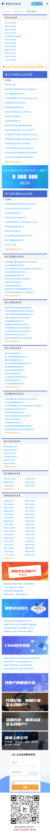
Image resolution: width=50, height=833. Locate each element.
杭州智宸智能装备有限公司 (14, 107)
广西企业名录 (30, 531)
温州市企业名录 (10, 56)
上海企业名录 (30, 479)
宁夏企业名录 (9, 501)
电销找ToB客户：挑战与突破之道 (16, 594)
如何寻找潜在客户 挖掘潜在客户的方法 (18, 621)
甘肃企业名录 (30, 524)
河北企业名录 (30, 504)
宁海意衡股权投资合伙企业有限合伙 (18, 328)
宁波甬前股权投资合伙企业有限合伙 (18, 144)
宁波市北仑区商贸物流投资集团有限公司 (19, 157)
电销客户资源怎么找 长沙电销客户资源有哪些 (20, 624)
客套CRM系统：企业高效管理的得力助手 (18, 662)
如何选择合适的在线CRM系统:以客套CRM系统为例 (22, 658)
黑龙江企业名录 (9, 479)
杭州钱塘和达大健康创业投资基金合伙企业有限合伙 (23, 139)
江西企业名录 (9, 524)
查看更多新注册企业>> (13, 296)
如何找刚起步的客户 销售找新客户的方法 (18, 628)
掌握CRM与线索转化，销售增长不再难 (18, 665)
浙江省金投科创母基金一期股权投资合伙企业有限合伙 (24, 134)
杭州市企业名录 (10, 40)
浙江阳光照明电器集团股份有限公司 (18, 363)
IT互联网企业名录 (10, 457)
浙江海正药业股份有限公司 (14, 370)
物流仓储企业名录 (10, 446)
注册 (39, 4)
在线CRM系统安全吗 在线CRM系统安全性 (19, 669)
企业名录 (6, 11)
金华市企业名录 (10, 29)
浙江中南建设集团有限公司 (14, 94)
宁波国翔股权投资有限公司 (14, 321)
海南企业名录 (30, 545)
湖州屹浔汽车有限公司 (13, 116)
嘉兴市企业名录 (10, 53)
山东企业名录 (9, 485)
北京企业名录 (9, 518)
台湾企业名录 (9, 514)
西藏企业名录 (9, 521)
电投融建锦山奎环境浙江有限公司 (17, 324)
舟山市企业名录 (10, 23)
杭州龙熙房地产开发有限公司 (15, 103)
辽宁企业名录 (9, 555)
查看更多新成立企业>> (14, 249)
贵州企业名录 (30, 541)
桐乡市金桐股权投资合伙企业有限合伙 (18, 338)
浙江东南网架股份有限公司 (14, 384)
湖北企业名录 (30, 482)
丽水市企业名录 (10, 43)
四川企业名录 (9, 504)
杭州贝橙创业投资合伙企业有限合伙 (18, 331)
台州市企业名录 (10, 46)
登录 (34, 4)
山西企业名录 (30, 521)
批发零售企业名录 (10, 450)
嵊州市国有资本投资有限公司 (15, 335)
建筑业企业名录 (9, 460)
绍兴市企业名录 (10, 33)
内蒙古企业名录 (9, 531)
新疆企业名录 (30, 548)
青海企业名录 (30, 514)
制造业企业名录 (9, 463)
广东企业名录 (9, 541)
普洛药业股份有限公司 (13, 373)
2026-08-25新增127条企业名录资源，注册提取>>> (26, 65)
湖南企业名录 (30, 551)
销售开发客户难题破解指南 (13, 591)
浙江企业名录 (30, 511)
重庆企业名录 (9, 508)
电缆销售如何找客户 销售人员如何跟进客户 (19, 584)
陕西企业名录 (9, 538)
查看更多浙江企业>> (13, 162)
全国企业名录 (18, 11)
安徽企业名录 (30, 555)
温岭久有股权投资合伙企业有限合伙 (18, 318)
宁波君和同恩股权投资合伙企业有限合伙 (19, 148)
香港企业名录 (30, 501)
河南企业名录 (30, 485)
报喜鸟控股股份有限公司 (14, 360)
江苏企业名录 (30, 528)
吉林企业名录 (9, 545)
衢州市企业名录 (10, 26)
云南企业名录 (9, 534)
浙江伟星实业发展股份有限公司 (16, 377)
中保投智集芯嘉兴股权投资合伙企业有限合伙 (21, 89)
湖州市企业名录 (10, 50)
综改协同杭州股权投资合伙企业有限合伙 (19, 130)
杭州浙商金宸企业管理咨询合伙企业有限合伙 (21, 153)
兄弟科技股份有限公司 (13, 380)
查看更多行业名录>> (11, 467)
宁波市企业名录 (10, 60)
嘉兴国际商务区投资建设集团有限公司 (18, 125)
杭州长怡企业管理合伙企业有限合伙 (18, 112)
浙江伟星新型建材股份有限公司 (16, 357)
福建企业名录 (9, 482)
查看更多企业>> (9, 489)
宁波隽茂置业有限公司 (13, 121)
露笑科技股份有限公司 (13, 353)
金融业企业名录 (9, 453)
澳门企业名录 (9, 548)
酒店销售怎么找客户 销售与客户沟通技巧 (18, 631)
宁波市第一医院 (10, 85)
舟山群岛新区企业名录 (13, 36)
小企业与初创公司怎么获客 (13, 587)
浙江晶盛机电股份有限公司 (14, 367)
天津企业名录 (9, 551)
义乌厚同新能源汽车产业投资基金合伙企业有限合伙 (23, 98)
